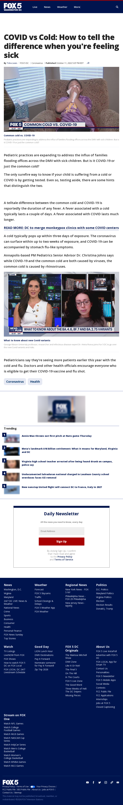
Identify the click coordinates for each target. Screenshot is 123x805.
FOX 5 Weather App (45, 607)
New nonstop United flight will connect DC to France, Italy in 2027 (62, 487)
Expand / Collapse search (117, 7)
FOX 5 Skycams (43, 593)
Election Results (104, 604)
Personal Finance (13, 630)
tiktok (111, 782)
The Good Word (73, 684)
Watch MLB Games (14, 734)
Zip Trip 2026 (41, 669)
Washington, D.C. (13, 589)
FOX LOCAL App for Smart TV (106, 663)
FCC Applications (104, 695)
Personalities (102, 672)
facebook (93, 782)
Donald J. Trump (104, 608)
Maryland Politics (105, 593)
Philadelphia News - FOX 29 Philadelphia (75, 598)
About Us (102, 647)
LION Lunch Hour (44, 651)
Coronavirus (37, 63)
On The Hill (71, 673)
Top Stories (10, 638)
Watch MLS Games (14, 765)
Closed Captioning (105, 706)
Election (100, 600)
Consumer (9, 623)
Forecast (39, 589)
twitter (99, 782)
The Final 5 (71, 669)
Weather (41, 585)
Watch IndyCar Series (15, 744)
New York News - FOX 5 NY (76, 591)
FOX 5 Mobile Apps (106, 679)
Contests (100, 687)
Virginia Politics (103, 597)
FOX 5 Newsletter (105, 676)
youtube (87, 782)
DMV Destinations (44, 655)
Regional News (76, 585)
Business (8, 619)
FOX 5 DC (24, 63)
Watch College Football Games (12, 729)
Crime (7, 611)
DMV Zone (71, 661)
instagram (105, 782)
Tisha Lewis (12, 63)
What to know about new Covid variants (27, 340)
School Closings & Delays (44, 602)
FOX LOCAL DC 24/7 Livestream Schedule (14, 671)
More (77, 6)
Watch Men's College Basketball (15, 750)
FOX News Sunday (13, 634)
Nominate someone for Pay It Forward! (45, 664)
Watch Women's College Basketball (13, 757)
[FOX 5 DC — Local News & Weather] (14, 7)
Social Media (102, 683)
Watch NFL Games (13, 723)
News (8, 585)
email (117, 782)
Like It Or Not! (72, 665)
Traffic (38, 597)
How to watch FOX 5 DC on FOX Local (14, 664)
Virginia (7, 593)
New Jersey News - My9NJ (75, 604)
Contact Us (102, 668)
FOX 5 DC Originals (71, 648)
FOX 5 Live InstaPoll (106, 651)
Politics (101, 585)
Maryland (8, 597)
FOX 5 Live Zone (73, 680)
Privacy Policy (64, 556)
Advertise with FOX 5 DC (107, 656)
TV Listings (9, 651)
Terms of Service (63, 559)
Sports (7, 615)
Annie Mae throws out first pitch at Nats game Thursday (57, 435)
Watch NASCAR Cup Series (14, 739)
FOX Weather (41, 611)
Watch (8, 647)
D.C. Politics (102, 589)
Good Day (42, 647)
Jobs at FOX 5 (103, 703)
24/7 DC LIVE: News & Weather (15, 602)
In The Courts (72, 677)
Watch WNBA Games (15, 761)
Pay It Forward (42, 658)
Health (35, 381)
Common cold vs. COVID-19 (19, 135)
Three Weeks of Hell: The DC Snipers (76, 690)
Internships (101, 699)
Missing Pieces (73, 695)
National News (11, 607)
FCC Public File (103, 691)
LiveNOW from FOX (14, 655)
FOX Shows (10, 658)
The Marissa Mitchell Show (76, 656)
